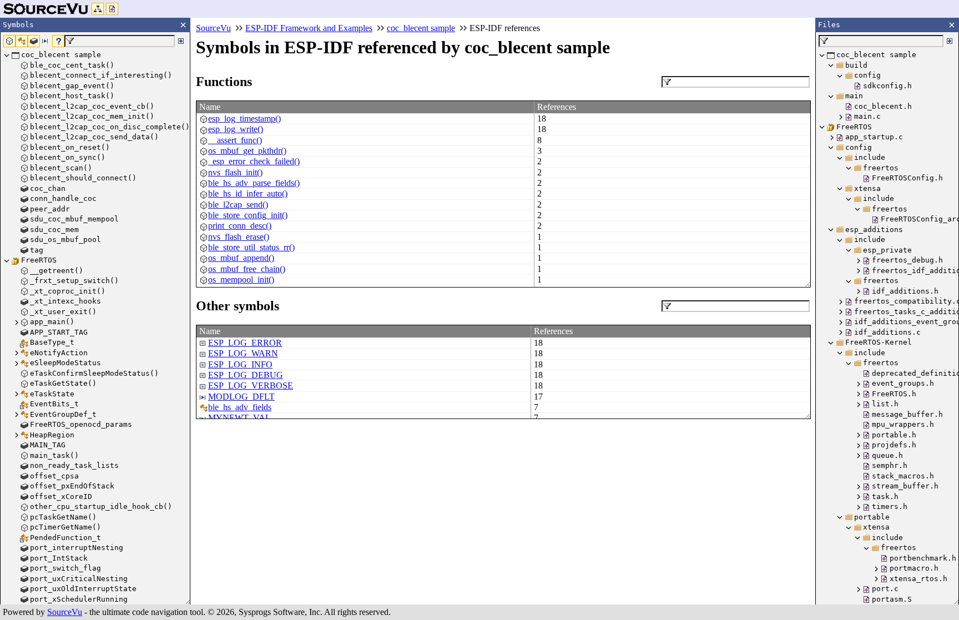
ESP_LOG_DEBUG (245, 375)
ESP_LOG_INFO (240, 364)
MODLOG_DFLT (241, 396)
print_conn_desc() (239, 225)
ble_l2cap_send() (238, 204)
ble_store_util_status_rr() (251, 247)
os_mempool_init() (241, 279)
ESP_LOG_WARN (243, 353)
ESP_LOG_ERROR (245, 342)
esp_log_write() (235, 129)
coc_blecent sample (421, 28)
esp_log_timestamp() (244, 118)
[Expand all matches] (180, 41)
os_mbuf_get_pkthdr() (247, 150)
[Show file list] (112, 9)
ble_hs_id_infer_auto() (247, 193)
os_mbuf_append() (241, 258)
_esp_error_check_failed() (254, 161)
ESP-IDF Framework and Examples (308, 28)
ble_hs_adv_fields (239, 407)
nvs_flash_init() (235, 172)
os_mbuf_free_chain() (246, 269)
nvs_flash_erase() (238, 236)
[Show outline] (98, 9)
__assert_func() (235, 140)
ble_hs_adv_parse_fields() (254, 183)
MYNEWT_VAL (239, 417)
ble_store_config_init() (247, 215)
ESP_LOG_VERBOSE (250, 385)
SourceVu (64, 612)
